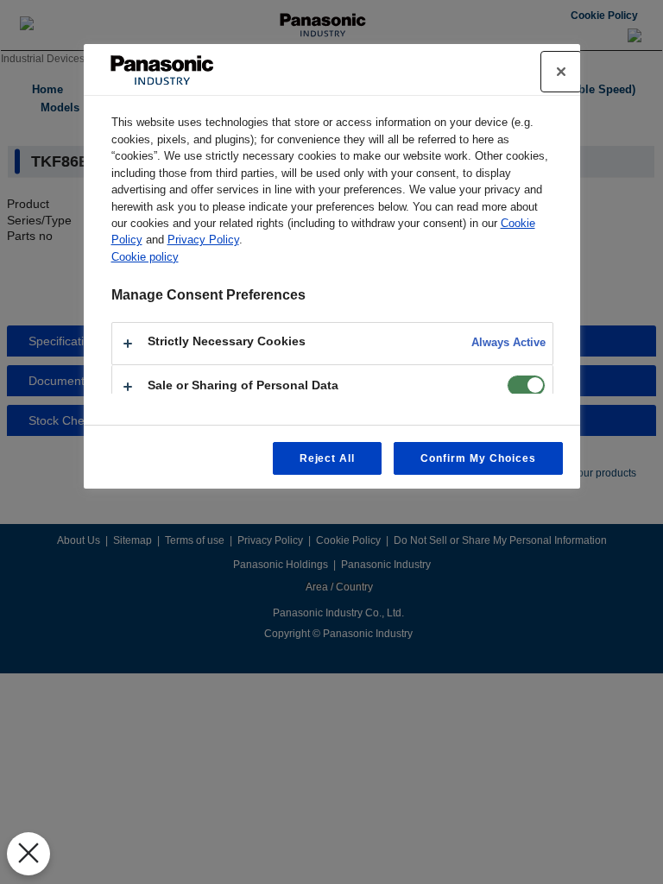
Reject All (328, 458)
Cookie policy (145, 256)
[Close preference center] (561, 72)
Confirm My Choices (477, 458)
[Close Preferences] (28, 853)
